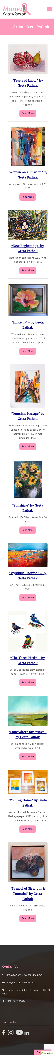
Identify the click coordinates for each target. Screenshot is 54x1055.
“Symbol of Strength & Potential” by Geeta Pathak (28, 893)
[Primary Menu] (49, 9)
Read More (28, 113)
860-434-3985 (13, 975)
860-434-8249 (35, 975)
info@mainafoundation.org (20, 982)
